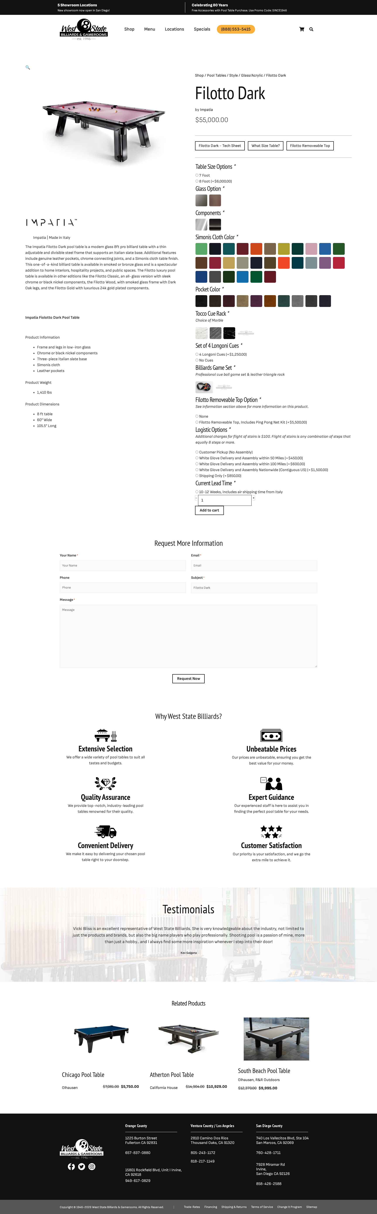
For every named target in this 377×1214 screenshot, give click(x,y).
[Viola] (256, 301)
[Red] (339, 263)
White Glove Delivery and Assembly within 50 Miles (251, 458)
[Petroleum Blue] (297, 263)
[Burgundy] (242, 249)
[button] (311, 29)
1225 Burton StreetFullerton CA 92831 (141, 1140)
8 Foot (215, 181)
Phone (64, 578)
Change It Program (289, 1207)
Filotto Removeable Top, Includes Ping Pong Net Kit (253, 422)
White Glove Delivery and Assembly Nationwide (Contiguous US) (263, 470)
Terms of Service (262, 1207)
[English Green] (339, 249)
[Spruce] (229, 277)
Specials (202, 29)
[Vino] (229, 301)
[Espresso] (201, 263)
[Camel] (270, 249)
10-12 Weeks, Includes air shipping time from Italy (241, 492)
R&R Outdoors (267, 1080)
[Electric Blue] (325, 249)
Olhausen (70, 1087)
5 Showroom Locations (77, 5)
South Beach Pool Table (264, 1070)
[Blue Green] (229, 249)
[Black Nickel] (215, 225)
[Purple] (325, 263)
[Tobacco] (215, 301)
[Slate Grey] (215, 277)
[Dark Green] (297, 249)
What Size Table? (266, 145)
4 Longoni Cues (223, 354)
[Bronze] (215, 200)
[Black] (215, 249)
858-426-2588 (268, 1183)
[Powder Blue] (311, 263)
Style (233, 75)
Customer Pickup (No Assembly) (226, 452)
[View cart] (302, 29)
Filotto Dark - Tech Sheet (220, 145)
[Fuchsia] (215, 263)
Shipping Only (220, 476)
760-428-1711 (268, 1152)
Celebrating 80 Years (210, 5)
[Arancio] (270, 301)
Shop (129, 29)
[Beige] (242, 301)
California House (164, 1087)
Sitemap (311, 1207)
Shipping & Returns (234, 1207)
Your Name (69, 555)
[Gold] (229, 263)
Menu (149, 29)
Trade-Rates (192, 1207)
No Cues (206, 360)
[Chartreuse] (284, 249)
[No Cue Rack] (246, 333)
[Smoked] (201, 200)
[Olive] (270, 263)
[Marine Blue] (256, 263)
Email (196, 555)
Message (67, 600)
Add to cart (209, 510)
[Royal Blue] (201, 277)
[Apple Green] (201, 249)
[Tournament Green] (256, 277)
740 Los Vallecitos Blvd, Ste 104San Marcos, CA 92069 (282, 1140)
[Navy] (325, 301)
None (203, 416)
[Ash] (311, 301)
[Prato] (284, 301)
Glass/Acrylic (252, 75)
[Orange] (284, 263)
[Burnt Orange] (256, 249)
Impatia (93, 40)
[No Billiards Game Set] (224, 387)
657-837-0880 (137, 1152)
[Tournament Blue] (242, 277)
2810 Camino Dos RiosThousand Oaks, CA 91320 (212, 1140)
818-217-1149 (202, 1161)
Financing (210, 1207)
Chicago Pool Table (83, 1074)
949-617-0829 (137, 1180)
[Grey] (242, 263)
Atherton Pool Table (172, 1074)
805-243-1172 (203, 1152)
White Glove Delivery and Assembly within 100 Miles (252, 464)
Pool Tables (216, 75)
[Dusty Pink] (311, 249)
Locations (174, 29)
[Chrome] (201, 225)
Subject (197, 578)
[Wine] (270, 277)
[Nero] (201, 301)
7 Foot (204, 175)
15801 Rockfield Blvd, (143, 1170)
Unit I (166, 1170)
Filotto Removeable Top (310, 145)
